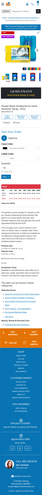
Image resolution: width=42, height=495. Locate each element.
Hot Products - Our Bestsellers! (18, 308)
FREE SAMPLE (7, 117)
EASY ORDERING (13, 333)
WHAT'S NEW (21, 356)
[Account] (27, 4)
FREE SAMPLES (21, 371)
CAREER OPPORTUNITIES (21, 398)
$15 (27, 448)
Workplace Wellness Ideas (16, 312)
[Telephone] (32, 4)
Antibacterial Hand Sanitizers (17, 324)
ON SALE (21, 359)
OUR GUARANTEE (21, 388)
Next (5, 177)
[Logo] (8, 4)
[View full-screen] (38, 32)
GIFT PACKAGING (21, 411)
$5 (12, 448)
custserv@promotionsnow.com (21, 486)
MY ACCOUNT (21, 382)
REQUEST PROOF (35, 117)
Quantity (5, 163)
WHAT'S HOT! (21, 362)
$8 (20, 448)
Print (17, 122)
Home (4, 18)
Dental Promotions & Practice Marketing (23, 18)
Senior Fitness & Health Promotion (19, 298)
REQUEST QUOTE (21, 117)
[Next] (37, 50)
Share (7, 122)
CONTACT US (21, 385)
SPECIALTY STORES (21, 365)
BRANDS (21, 368)
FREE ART (13, 343)
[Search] (38, 11)
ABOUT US (21, 394)
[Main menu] (3, 4)
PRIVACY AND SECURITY (21, 391)
